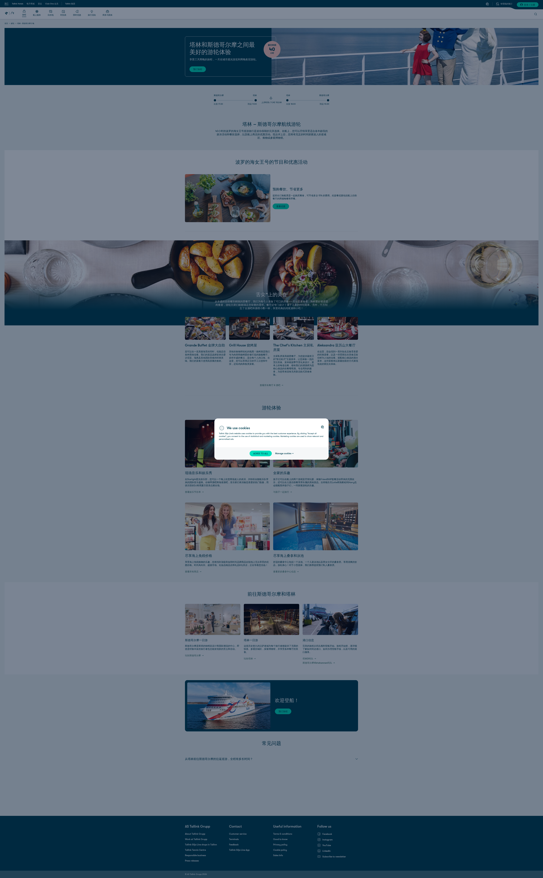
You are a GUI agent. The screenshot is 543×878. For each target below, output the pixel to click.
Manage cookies (283, 453)
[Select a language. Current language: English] (322, 427)
